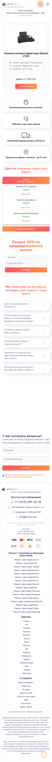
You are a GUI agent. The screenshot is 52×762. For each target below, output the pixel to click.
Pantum (26, 645)
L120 (42, 13)
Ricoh (26, 642)
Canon (27, 621)
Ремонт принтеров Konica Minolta (26, 601)
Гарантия (26, 686)
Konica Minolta (26, 663)
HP (26, 625)
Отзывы (26, 689)
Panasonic (26, 656)
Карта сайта (26, 707)
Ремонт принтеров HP (26, 563)
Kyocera (26, 631)
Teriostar (27, 652)
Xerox (26, 638)
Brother (26, 635)
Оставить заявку (26, 86)
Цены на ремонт (26, 682)
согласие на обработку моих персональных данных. (24, 475)
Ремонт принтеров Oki (26, 587)
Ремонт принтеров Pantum (26, 584)
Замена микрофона (26, 200)
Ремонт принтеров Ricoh (26, 580)
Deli (26, 666)
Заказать (26, 194)
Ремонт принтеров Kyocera (26, 570)
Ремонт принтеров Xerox (26, 577)
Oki (26, 649)
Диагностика (26, 693)
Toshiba (26, 628)
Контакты (26, 703)
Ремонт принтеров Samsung (26, 612)
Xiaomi (27, 659)
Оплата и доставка (26, 696)
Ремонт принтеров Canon (27, 560)
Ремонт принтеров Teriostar (27, 591)
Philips (27, 670)
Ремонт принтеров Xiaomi (27, 598)
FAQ (26, 700)
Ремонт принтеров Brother (26, 573)
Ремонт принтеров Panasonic (27, 594)
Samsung (26, 673)
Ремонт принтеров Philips (27, 608)
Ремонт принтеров (25, 10)
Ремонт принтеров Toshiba (26, 567)
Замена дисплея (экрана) (26, 213)
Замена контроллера (26, 186)
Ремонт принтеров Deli (26, 605)
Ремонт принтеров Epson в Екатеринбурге (22, 13)
